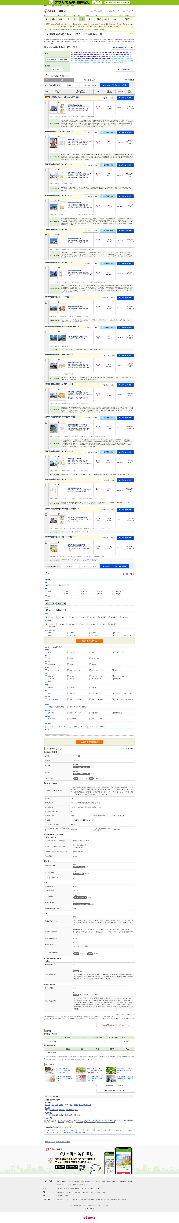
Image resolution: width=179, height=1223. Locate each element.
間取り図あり (128, 1120)
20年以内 (103, 617)
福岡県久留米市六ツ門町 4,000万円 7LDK (59, 131)
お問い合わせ (90, 1205)
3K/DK (66, 594)
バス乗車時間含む (53, 626)
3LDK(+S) (84, 594)
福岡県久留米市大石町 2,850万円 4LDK (58, 229)
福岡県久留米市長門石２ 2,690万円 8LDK (59, 354)
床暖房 (72, 679)
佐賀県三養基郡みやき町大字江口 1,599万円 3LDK (62, 326)
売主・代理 (73, 635)
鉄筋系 (49, 652)
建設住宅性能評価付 (98, 699)
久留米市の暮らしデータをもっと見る (116, 1025)
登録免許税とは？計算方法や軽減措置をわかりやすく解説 (125, 1070)
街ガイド (98, 1199)
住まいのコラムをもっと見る (116, 1090)
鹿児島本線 (48, 1102)
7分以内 (81, 624)
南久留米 (62, 1110)
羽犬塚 (81, 1105)
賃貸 (99, 1130)
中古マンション (63, 1130)
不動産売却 (59, 1195)
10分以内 (92, 624)
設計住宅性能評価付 (75, 699)
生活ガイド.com (131, 1014)
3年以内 (61, 617)
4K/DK (100, 594)
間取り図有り (51, 719)
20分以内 (113, 624)
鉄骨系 (72, 652)
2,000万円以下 (87, 1120)
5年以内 (71, 617)
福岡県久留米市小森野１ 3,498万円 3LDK (66, 97)
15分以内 (102, 624)
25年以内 (114, 617)
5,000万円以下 (118, 1120)
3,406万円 (127, 1041)
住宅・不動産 (128, 1130)
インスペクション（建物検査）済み (124, 700)
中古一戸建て (85, 1130)
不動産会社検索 (68, 1132)
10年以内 (82, 617)
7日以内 (92, 726)
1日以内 (74, 726)
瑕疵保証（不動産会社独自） (56, 707)
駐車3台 (94, 687)
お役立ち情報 (46, 1199)
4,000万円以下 (108, 1120)
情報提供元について (50, 1142)
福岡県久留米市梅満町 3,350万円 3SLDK (59, 451)
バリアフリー (96, 693)
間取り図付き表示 (89, 80)
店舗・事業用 (107, 1130)
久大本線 (47, 1108)
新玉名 (76, 1115)
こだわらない (52, 726)
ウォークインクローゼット (99, 676)
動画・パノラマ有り (98, 719)
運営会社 (105, 1205)
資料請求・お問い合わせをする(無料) (115, 85)
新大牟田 (69, 1115)
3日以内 (83, 726)
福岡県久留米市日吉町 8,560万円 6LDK (58, 164)
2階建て (94, 632)
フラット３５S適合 (75, 713)
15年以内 (92, 617)
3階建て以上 (95, 658)
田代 (53, 1105)
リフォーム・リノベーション (122, 635)
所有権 (49, 693)
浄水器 (116, 670)
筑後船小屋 (87, 1105)
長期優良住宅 (118, 713)
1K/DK (66, 591)
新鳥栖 (51, 1115)
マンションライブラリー (54, 1132)
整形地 (94, 664)
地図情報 (124, 1199)
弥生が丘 (47, 1105)
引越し (62, 1199)
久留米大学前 (70, 1110)
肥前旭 (61, 1105)
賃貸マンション (85, 1188)
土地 (93, 1130)
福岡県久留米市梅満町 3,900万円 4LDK (58, 195)
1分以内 (61, 624)
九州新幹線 (48, 1113)
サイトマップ (98, 1205)
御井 (76, 1110)
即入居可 (72, 693)
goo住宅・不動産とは (62, 1181)
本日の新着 (64, 726)
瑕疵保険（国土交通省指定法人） (79, 707)
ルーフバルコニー (97, 679)
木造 (93, 652)
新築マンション (51, 1130)
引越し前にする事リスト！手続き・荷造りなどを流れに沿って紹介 (94, 1078)
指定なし (51, 617)
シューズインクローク (120, 676)
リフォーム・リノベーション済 (105, 1122)
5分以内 (71, 624)
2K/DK (100, 591)
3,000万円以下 (97, 1120)
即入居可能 (79, 1122)
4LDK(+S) (118, 594)
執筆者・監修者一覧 (116, 1199)
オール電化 (95, 635)
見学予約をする (108, 132)
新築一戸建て (75, 1130)
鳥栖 (56, 1105)
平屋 (49, 658)
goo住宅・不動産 (47, 1181)
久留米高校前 (54, 1110)
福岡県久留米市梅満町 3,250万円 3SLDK (59, 384)
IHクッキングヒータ (98, 670)
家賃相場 (78, 1132)
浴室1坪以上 (51, 681)
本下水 (49, 635)
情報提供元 (114, 1181)
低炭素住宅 (95, 713)
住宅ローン (104, 1192)
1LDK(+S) (84, 591)
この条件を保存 (126, 69)
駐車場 (91, 1188)
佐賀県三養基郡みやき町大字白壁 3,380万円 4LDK (62, 509)
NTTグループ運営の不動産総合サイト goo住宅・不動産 (59, 6)
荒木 (71, 1105)
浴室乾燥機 (117, 679)
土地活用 (66, 1195)
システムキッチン (75, 670)
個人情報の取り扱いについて (64, 1185)
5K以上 (50, 596)
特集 (58, 1199)
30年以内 (125, 617)
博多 (46, 1115)
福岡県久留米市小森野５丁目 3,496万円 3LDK (60, 537)
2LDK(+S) (118, 591)
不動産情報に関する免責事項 (63, 1142)
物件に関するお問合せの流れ (103, 1181)
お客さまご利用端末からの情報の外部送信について (82, 1181)
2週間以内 (102, 726)
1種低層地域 (51, 664)
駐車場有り (51, 632)
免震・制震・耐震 (53, 699)
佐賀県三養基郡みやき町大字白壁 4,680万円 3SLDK (62, 417)
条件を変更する (57, 69)
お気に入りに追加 (90, 85)
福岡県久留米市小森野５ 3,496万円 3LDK (59, 297)
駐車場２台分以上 (89, 1122)
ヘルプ (84, 1205)
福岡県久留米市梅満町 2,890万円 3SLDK (59, 262)
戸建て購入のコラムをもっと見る (116, 1085)
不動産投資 (117, 1130)
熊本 (80, 1115)
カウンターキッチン (53, 670)
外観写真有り (74, 719)
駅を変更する (63, 59)
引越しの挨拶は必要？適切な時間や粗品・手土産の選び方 (125, 1078)
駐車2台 (72, 632)
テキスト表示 (59, 80)
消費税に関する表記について (80, 1185)
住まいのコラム (105, 1199)
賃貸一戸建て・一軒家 (73, 1188)
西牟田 (76, 1105)
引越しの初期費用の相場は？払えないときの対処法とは (64, 1078)
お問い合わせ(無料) (126, 98)
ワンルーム (51, 591)
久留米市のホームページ (127, 748)
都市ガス (116, 632)
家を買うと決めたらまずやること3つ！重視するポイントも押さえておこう (64, 1070)
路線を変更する (51, 59)
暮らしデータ (88, 1132)
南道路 (72, 664)
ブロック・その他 (119, 652)
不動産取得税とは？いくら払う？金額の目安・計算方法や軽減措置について (94, 1070)
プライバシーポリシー (75, 1205)
